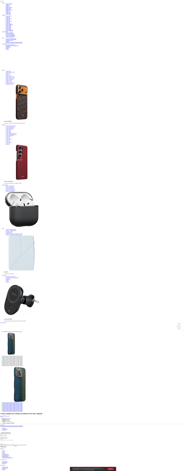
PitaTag (7, 48)
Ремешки (7, 49)
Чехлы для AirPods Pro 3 (10, 33)
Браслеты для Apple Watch (10, 35)
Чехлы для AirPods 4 (9, 32)
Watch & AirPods (5, 31)
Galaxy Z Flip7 (8, 28)
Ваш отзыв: (2, 444)
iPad (3, 37)
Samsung (3, 15)
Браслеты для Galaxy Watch (10, 190)
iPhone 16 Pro (8, 8)
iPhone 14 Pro (8, 13)
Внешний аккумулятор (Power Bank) (12, 45)
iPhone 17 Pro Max (9, 3)
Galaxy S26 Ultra (10, 135)
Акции (3, 450)
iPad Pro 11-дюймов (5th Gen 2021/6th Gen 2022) (14, 234)
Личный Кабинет (5, 467)
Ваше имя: (2, 439)
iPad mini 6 (8, 41)
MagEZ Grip (8, 47)
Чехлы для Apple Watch (10, 191)
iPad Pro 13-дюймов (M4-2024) (11, 38)
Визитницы (8, 46)
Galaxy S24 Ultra (9, 21)
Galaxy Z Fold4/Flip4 (9, 30)
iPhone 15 (7, 11)
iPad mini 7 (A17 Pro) (9, 40)
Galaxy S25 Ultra (9, 18)
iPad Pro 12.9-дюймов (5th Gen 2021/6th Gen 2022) (14, 42)
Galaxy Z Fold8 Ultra (9, 24)
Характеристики (5, 429)
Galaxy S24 (8, 144)
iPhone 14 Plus (8, 14)
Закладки (3, 468)
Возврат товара (4, 462)
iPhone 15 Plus (8, 12)
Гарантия (3, 451)
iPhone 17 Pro (8, 4)
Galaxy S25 (8, 20)
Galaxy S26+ (8, 16)
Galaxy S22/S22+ (9, 23)
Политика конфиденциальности (7, 457)
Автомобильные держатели (10, 44)
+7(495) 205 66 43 (3, 322)
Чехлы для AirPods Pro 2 (10, 34)
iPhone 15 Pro (8, 10)
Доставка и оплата (5, 454)
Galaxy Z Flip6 (8, 132)
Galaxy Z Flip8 (8, 26)
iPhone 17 (7, 5)
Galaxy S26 (8, 17)
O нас (3, 452)
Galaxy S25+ (8, 19)
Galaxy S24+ (8, 22)
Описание (4, 428)
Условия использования (6, 456)
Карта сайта (4, 463)
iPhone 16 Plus (8, 71)
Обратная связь (4, 461)
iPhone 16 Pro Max (9, 7)
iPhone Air (7, 6)
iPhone (3, 2)
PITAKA (9, 418)
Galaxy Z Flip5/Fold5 (11, 133)
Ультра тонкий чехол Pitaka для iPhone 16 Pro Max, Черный (12, 331)
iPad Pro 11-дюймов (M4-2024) (11, 39)
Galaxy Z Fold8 (8, 25)
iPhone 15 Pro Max (9, 9)
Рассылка (3, 469)
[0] (184, 326)
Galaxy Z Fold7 (8, 27)
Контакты (4, 453)
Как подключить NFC (6, 455)
